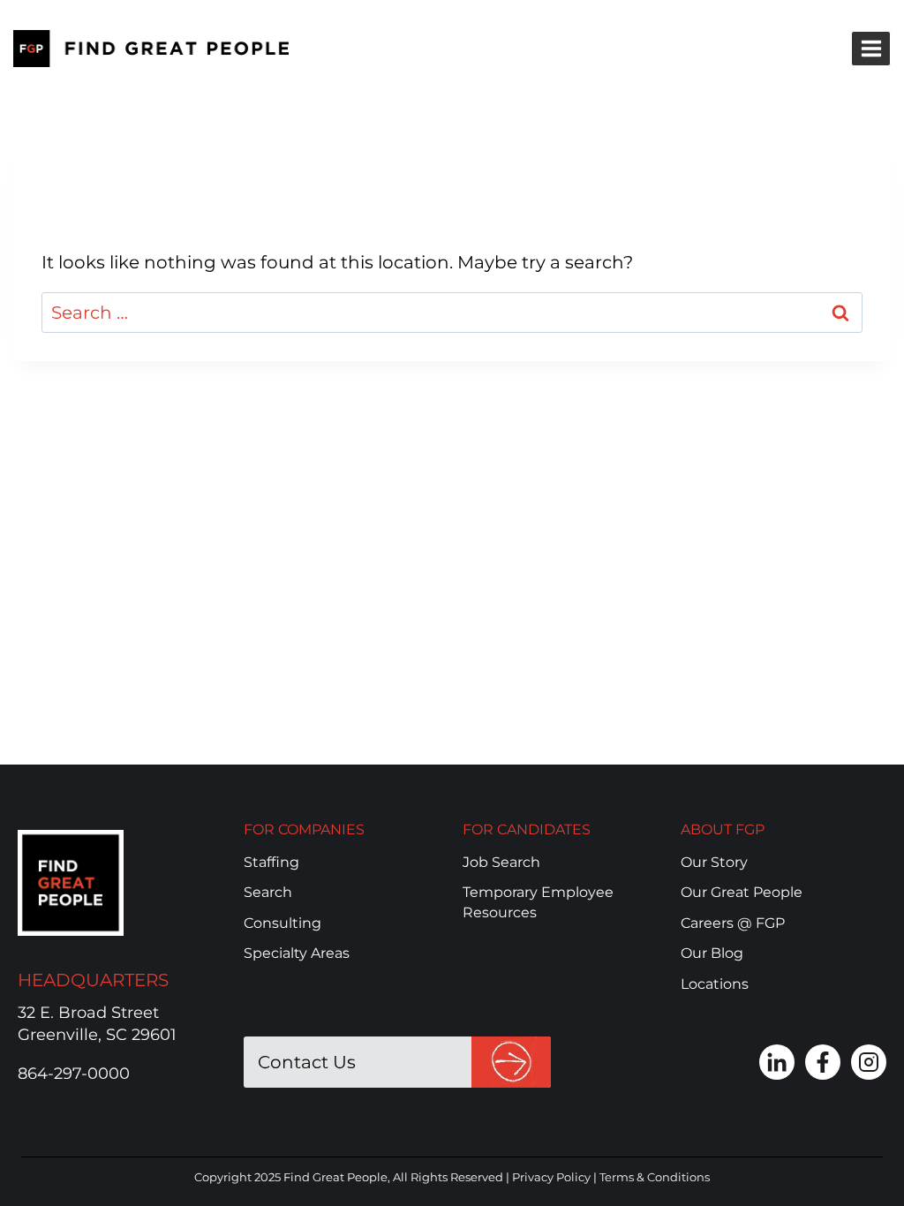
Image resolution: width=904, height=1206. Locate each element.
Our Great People (741, 892)
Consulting (282, 923)
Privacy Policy (551, 1177)
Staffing (271, 862)
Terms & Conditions (654, 1177)
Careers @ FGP (733, 923)
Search (268, 892)
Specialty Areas (297, 953)
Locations (715, 984)
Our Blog (712, 953)
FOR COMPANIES (304, 829)
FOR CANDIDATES (527, 829)
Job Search (501, 862)
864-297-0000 (74, 1073)
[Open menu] (871, 48)
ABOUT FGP (723, 829)
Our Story (714, 862)
